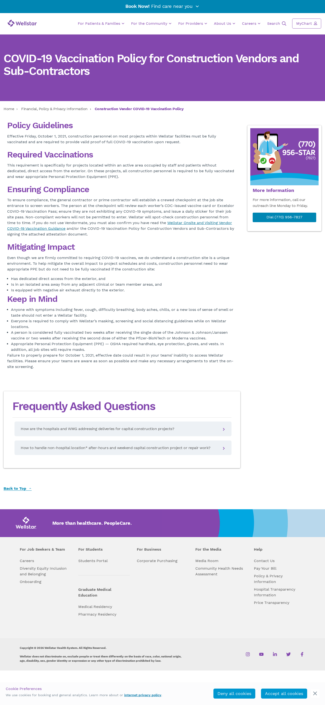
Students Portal (93, 560)
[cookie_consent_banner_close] (315, 693)
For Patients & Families (99, 23)
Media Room (206, 560)
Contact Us (264, 560)
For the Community (149, 23)
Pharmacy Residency (97, 614)
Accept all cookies (284, 693)
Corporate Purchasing (157, 560)
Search (274, 23)
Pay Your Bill (265, 568)
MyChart (304, 23)
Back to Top (15, 489)
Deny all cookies (234, 693)
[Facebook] (302, 654)
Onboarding (30, 581)
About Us (223, 23)
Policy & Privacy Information (268, 579)
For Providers (191, 23)
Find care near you (159, 6)
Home (9, 109)
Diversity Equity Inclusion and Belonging (43, 571)
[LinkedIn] (275, 654)
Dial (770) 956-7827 (284, 217)
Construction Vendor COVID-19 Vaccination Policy (139, 109)
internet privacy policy (142, 695)
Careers (249, 23)
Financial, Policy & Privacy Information (54, 109)
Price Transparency (271, 602)
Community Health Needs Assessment (219, 571)
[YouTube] (261, 654)
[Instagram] (248, 654)
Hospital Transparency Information (274, 592)
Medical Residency (95, 606)
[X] (288, 654)
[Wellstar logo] (22, 23)
